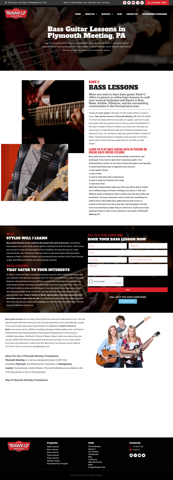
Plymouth (21, 364)
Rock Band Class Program (57, 464)
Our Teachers (93, 452)
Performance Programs (154, 14)
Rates (90, 465)
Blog (119, 14)
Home (78, 14)
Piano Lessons (53, 458)
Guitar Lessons (53, 447)
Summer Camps (53, 461)
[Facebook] (124, 2)
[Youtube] (133, 2)
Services (105, 14)
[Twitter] (129, 2)
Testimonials (93, 454)
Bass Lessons (52, 449)
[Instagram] (137, 2)
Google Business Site (96, 467)
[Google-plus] (142, 2)
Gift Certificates (94, 446)
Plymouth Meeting (15, 360)
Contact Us (132, 14)
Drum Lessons (52, 452)
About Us (89, 14)
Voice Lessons (53, 455)
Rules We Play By (95, 462)
